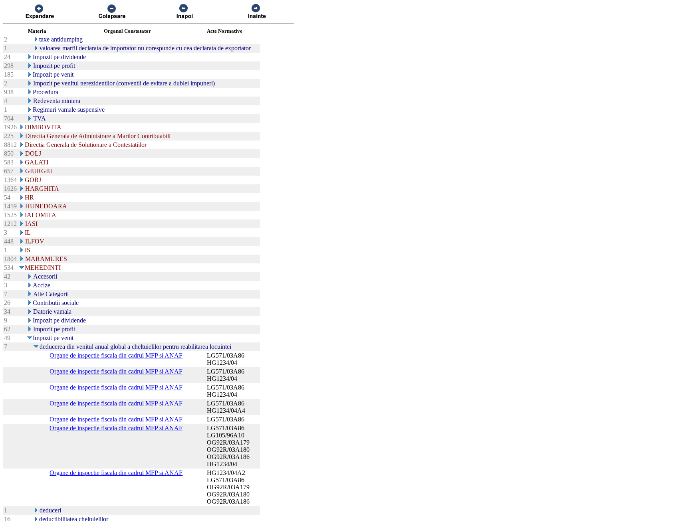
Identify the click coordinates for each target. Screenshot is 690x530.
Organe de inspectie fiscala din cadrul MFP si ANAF (116, 355)
